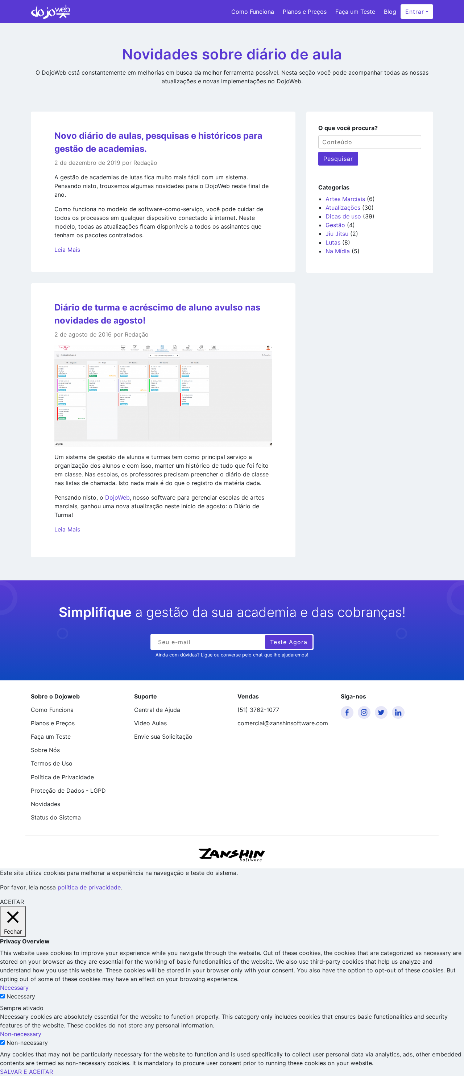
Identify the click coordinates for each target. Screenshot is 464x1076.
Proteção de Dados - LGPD (68, 790)
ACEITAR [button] (12, 901)
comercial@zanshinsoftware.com (282, 723)
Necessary (21, 996)
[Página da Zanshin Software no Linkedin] (399, 712)
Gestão (335, 225)
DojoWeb (117, 497)
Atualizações (343, 207)
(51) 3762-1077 (258, 709)
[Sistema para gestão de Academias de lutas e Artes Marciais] (50, 11)
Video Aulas (150, 723)
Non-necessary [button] (20, 1034)
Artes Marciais (345, 199)
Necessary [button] (14, 987)
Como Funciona (252, 11)
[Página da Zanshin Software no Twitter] (382, 712)
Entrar (414, 11)
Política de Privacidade (62, 777)
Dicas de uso (343, 216)
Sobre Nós (45, 750)
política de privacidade (89, 887)
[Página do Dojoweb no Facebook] (348, 712)
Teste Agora (288, 642)
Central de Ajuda (157, 709)
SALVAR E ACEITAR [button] (26, 1071)
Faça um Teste (355, 11)
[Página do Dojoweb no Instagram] (365, 712)
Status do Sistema (56, 817)
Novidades (45, 804)
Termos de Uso (51, 763)
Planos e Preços (305, 11)
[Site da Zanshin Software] (232, 855)
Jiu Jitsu (337, 233)
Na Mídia (338, 251)
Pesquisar (338, 158)
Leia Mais (67, 249)
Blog (390, 11)
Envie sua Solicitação (163, 736)
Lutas (333, 242)
